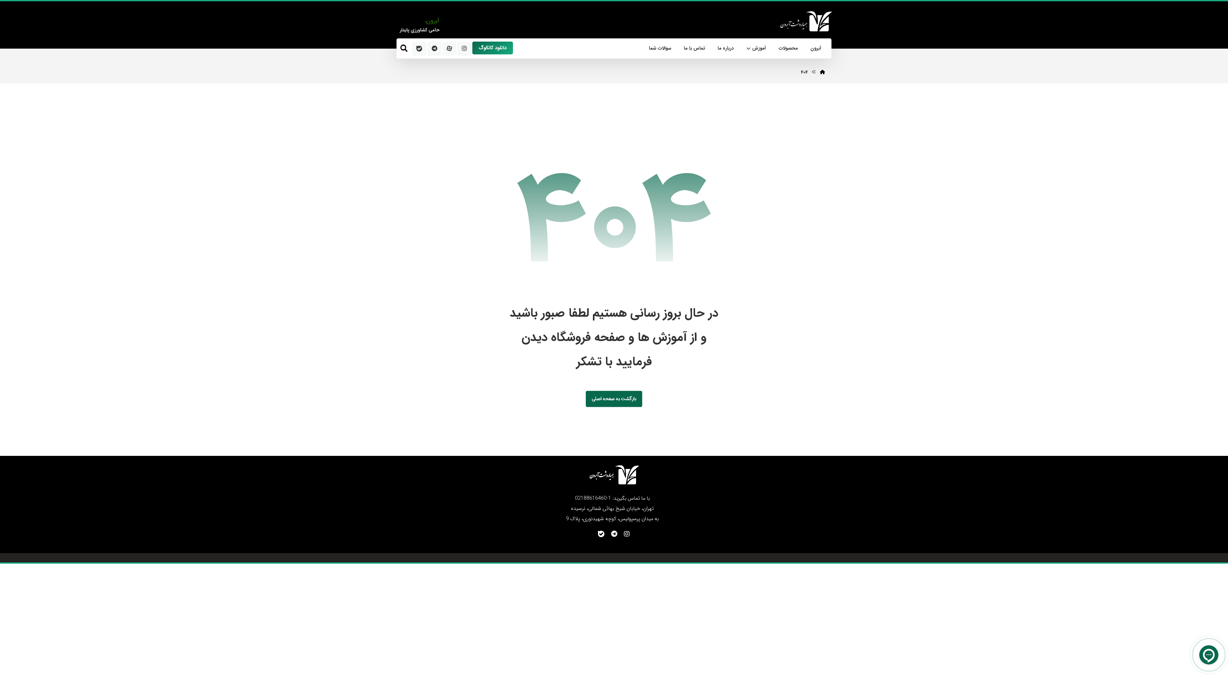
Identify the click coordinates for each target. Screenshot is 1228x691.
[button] (404, 48)
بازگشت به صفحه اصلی (614, 398)
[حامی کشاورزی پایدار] (805, 21)
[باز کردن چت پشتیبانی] (1208, 654)
